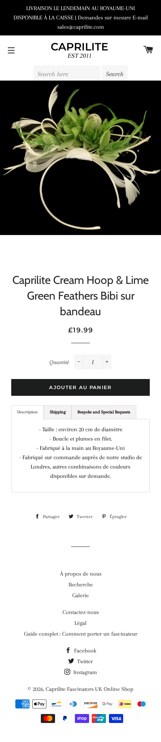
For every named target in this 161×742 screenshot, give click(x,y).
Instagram (84, 672)
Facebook (84, 650)
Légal (80, 623)
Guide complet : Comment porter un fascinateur (80, 633)
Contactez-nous (81, 612)
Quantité (59, 362)
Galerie (80, 595)
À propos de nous (80, 573)
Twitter (84, 661)
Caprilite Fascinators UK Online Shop (89, 689)
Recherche (81, 584)
